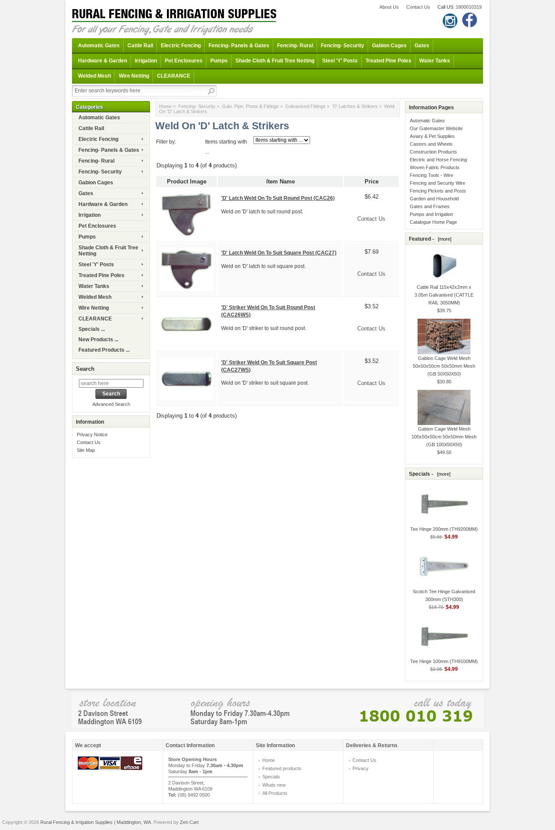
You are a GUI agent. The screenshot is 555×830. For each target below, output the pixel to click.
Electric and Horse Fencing (438, 159)
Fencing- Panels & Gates (239, 45)
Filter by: (166, 142)
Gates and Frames (430, 206)
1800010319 (469, 7)
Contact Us (418, 7)
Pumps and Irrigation (431, 214)
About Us (389, 7)
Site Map (86, 450)
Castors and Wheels (431, 144)
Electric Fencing (181, 45)
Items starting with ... (226, 147)
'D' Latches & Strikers (355, 106)
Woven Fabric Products (435, 167)
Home (165, 106)
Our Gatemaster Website (436, 128)
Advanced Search (111, 404)
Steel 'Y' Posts (340, 61)
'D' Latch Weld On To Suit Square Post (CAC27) (278, 253)
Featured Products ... (104, 350)
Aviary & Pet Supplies (432, 136)
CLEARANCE (173, 76)
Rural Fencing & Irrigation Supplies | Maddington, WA (95, 822)
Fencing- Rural (295, 45)
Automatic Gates (99, 45)
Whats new (274, 785)
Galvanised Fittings (305, 106)
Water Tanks (434, 61)
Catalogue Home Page (433, 222)
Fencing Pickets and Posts (438, 190)
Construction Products (433, 151)
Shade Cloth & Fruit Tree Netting (274, 61)
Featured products (281, 768)
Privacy (361, 768)
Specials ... (91, 329)
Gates (422, 45)
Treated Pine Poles (388, 61)
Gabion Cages (389, 45)
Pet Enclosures (183, 61)
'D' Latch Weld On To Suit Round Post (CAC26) (278, 198)
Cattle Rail (140, 45)
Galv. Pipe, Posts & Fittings (250, 106)
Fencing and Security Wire (437, 183)
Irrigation (146, 61)
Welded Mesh (94, 76)
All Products (274, 793)
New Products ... (98, 340)
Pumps (219, 61)
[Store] (277, 709)
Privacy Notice (92, 434)
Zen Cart (189, 822)
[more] (443, 239)
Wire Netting (134, 76)
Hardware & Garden (102, 61)
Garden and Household (434, 198)
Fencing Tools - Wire (431, 175)
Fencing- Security (342, 45)
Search (85, 369)
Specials (271, 776)
